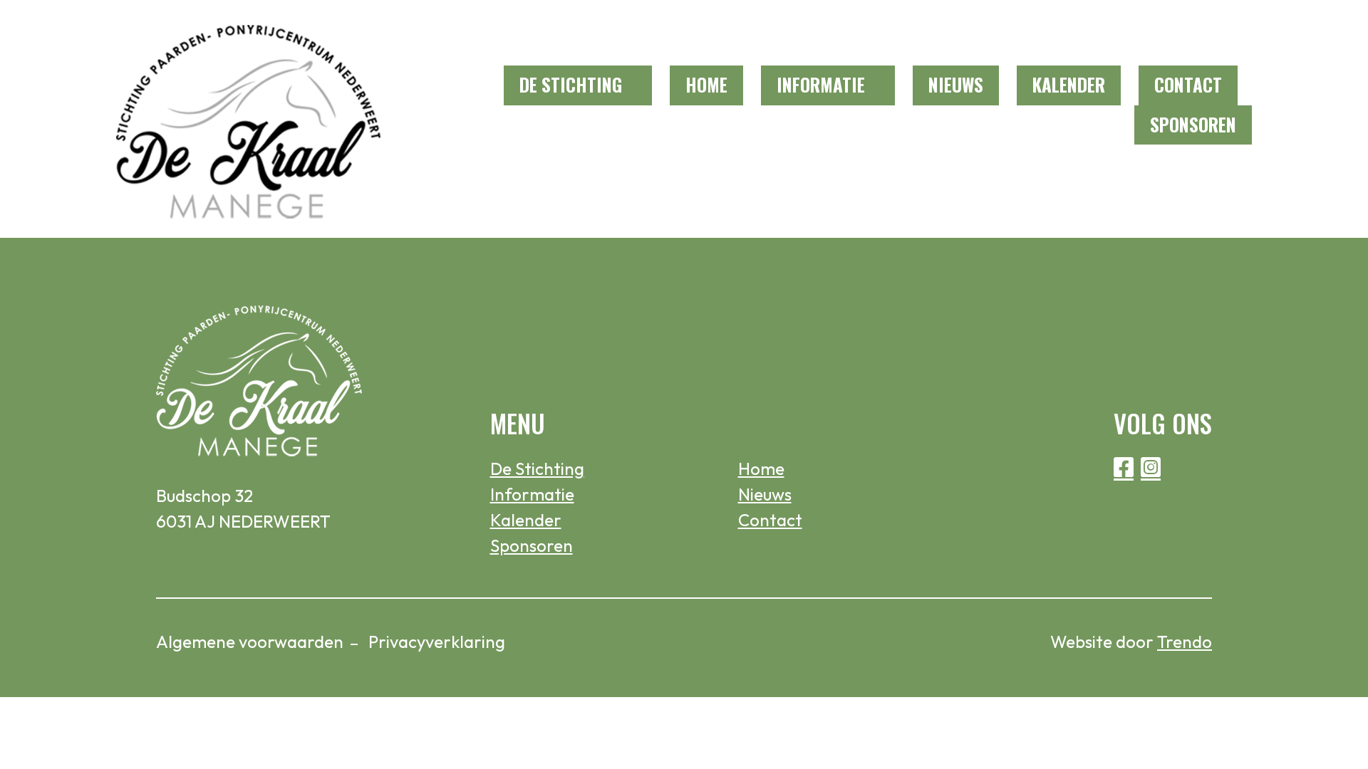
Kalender (1068, 84)
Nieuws (955, 84)
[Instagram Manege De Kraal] (1239, 33)
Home (706, 84)
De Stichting (570, 84)
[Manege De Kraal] (248, 119)
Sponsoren (1193, 124)
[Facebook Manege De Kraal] (1207, 33)
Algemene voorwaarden (249, 641)
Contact (1188, 84)
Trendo (1184, 641)
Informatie (821, 84)
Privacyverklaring (436, 641)
